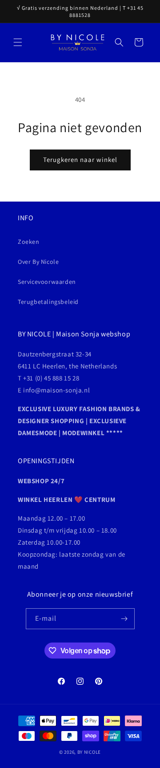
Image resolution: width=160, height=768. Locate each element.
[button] (18, 42)
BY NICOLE (89, 752)
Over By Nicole (38, 262)
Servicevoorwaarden (47, 282)
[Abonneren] (124, 618)
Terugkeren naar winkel (80, 159)
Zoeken (29, 242)
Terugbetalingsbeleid (48, 302)
